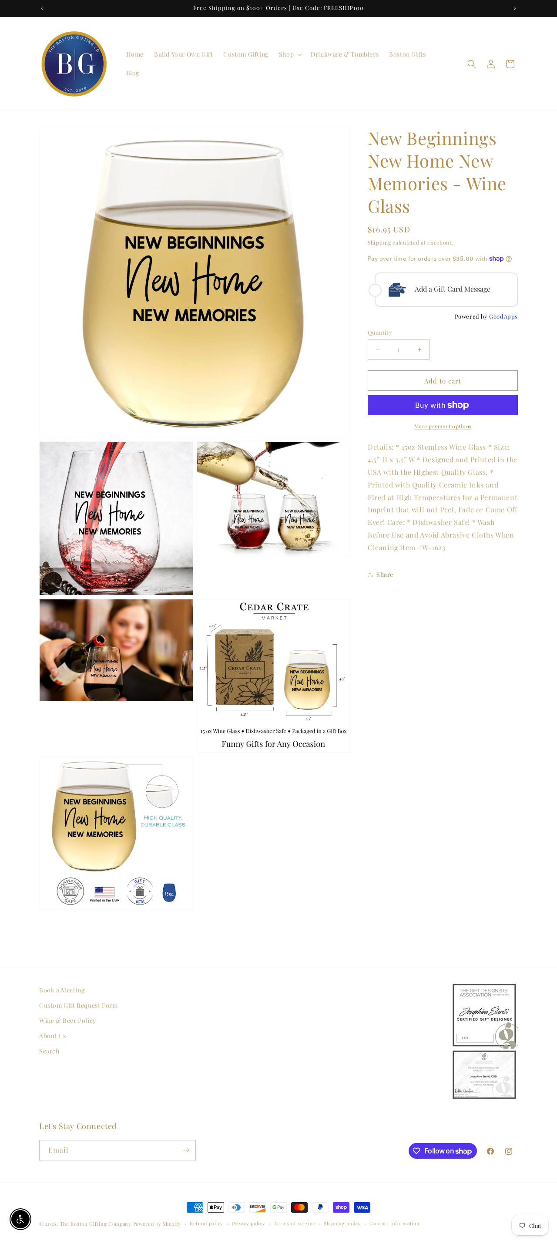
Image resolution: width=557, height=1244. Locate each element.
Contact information (394, 1223)
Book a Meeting (61, 990)
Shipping (379, 242)
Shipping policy (342, 1223)
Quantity (380, 332)
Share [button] (384, 574)
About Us (52, 1036)
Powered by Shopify (157, 1223)
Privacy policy (248, 1223)
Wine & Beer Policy (67, 1020)
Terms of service (294, 1223)
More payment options (443, 426)
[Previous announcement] (42, 8)
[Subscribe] (185, 1150)
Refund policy (206, 1223)
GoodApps (503, 316)
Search (49, 1051)
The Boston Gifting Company (95, 1223)
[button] (289, 54)
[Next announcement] (514, 8)
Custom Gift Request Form (78, 1005)
